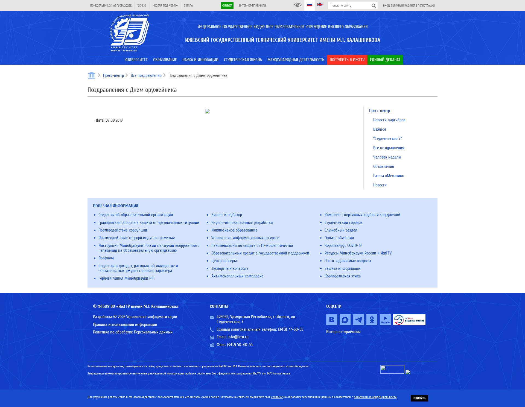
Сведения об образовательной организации (135, 214)
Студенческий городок (344, 222)
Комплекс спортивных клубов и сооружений (362, 214)
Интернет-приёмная (252, 5)
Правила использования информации (125, 324)
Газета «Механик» (388, 175)
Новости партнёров (389, 120)
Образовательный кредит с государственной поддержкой (260, 253)
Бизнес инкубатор (226, 214)
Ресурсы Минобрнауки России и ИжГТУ (358, 253)
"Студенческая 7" (387, 138)
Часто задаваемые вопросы (348, 260)
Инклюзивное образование (234, 230)
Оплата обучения (339, 237)
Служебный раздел (341, 230)
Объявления (383, 166)
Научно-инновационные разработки (242, 222)
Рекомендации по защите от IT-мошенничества (252, 245)
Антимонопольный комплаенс (237, 276)
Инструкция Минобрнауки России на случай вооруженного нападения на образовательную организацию (148, 248)
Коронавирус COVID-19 (343, 245)
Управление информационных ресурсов (245, 237)
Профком (106, 258)
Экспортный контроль (229, 268)
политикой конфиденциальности (375, 397)
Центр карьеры (224, 260)
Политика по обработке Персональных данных (132, 332)
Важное (379, 129)
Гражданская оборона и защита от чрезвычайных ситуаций (148, 222)
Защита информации (342, 268)
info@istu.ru (238, 337)
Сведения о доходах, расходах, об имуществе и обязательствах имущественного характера (138, 268)
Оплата (227, 5)
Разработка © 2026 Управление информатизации (135, 316)
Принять (419, 398)
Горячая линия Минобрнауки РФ (126, 278)
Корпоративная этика (343, 276)
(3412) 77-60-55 (290, 329)
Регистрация (426, 5)
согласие (277, 397)
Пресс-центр (113, 75)
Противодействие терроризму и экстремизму (136, 237)
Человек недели (387, 157)
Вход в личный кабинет (399, 5)
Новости (380, 185)
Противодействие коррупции (122, 230)
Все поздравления (146, 75)
